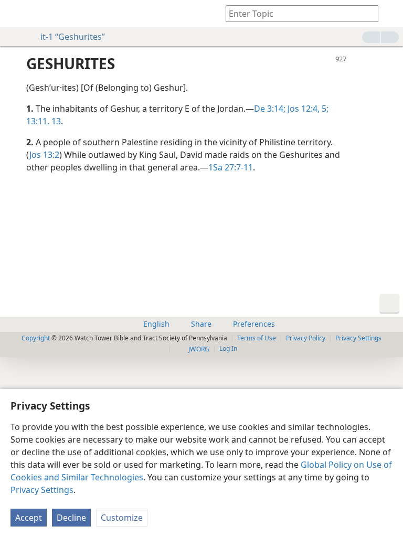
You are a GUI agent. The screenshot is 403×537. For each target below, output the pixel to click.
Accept (28, 517)
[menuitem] (15, 13)
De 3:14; (269, 108)
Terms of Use (256, 338)
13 (55, 121)
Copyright (36, 338)
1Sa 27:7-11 (230, 167)
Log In (228, 348)
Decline (71, 517)
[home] (15, 13)
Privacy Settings (41, 490)
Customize (122, 517)
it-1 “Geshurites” (72, 36)
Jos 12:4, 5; (306, 108)
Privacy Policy (305, 338)
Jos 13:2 (44, 154)
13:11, (37, 121)
